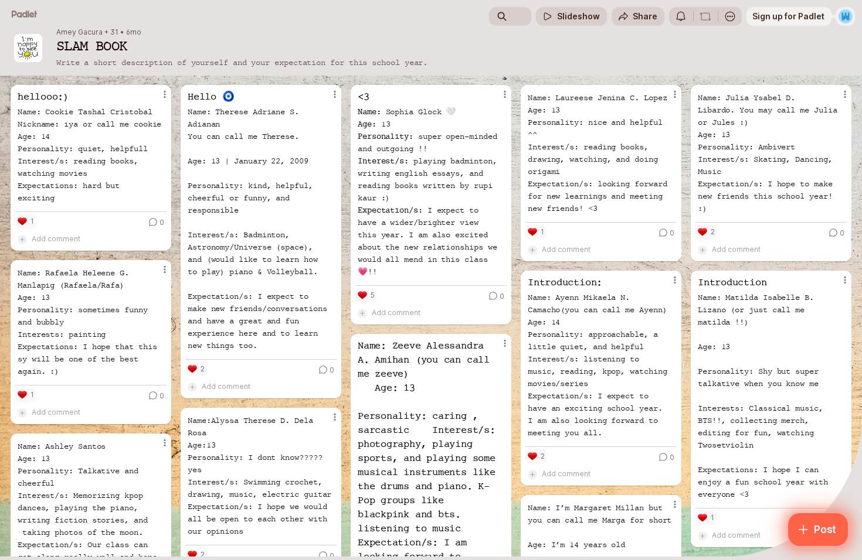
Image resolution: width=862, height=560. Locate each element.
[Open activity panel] (681, 16)
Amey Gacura (79, 32)
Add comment (56, 238)
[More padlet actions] (730, 16)
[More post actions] (164, 94)
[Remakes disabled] (705, 16)
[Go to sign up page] (845, 16)
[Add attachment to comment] (22, 239)
